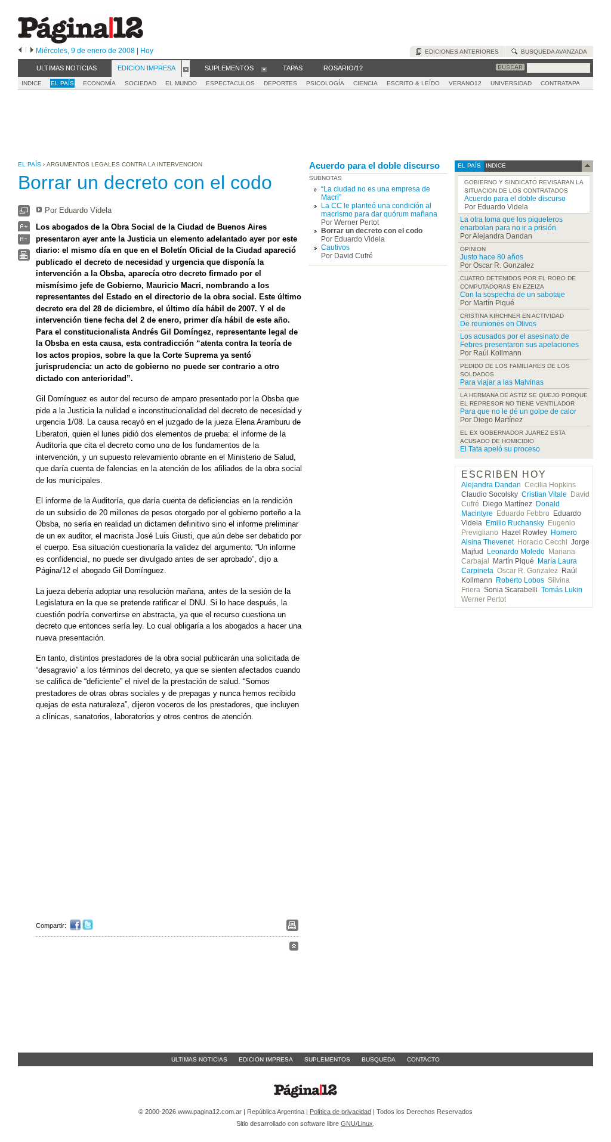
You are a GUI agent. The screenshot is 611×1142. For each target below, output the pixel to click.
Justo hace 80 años (491, 257)
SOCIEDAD (140, 83)
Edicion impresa (266, 1059)
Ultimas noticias (199, 1059)
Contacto (423, 1059)
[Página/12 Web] (80, 40)
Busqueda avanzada (552, 51)
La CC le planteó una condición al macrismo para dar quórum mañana (379, 210)
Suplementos (327, 1059)
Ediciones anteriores (460, 51)
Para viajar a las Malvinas (502, 382)
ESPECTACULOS (230, 83)
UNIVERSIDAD (511, 83)
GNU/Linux (357, 1123)
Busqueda (379, 1059)
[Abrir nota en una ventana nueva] (24, 213)
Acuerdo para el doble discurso (374, 165)
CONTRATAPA (560, 83)
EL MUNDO (181, 83)
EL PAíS (62, 83)
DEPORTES (280, 83)
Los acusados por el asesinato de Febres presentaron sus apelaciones (519, 340)
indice (495, 165)
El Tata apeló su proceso (500, 449)
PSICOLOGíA (325, 83)
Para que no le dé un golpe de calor (518, 411)
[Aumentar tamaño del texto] (24, 229)
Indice (31, 83)
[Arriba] (293, 947)
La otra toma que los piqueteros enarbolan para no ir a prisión (511, 223)
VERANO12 (465, 83)
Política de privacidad (340, 1111)
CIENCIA (365, 83)
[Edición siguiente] (32, 51)
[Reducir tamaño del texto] (24, 241)
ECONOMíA (99, 83)
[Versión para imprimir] (24, 257)
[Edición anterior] (20, 51)
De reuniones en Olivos (498, 324)
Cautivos (335, 247)
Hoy (146, 51)
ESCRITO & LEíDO (413, 83)
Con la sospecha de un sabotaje (512, 294)
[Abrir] (186, 68)
